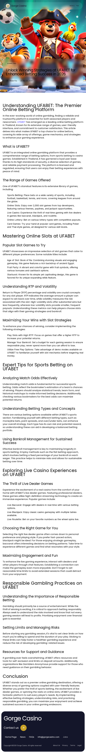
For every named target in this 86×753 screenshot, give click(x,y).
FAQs (31, 737)
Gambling (11, 63)
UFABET (21, 122)
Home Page (11, 737)
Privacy (65, 745)
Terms (72, 745)
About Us (56, 745)
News (23, 737)
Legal (79, 745)
